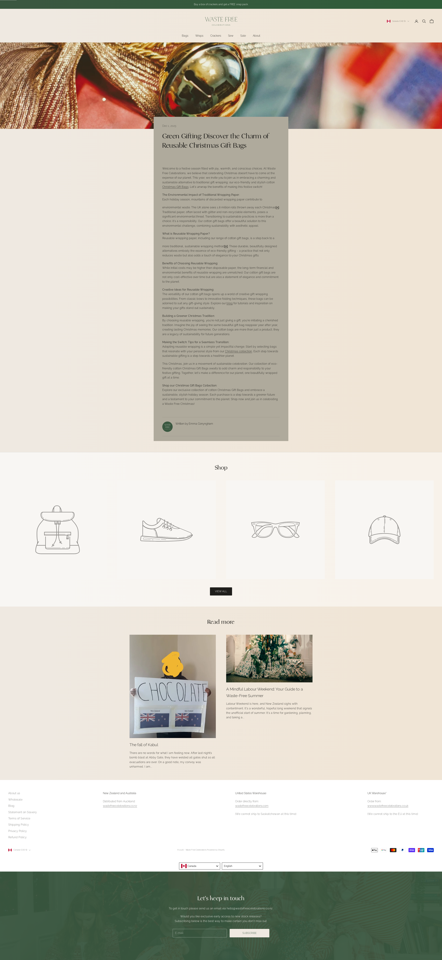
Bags (185, 35)
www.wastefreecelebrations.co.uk (387, 805)
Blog (11, 805)
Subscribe (249, 933)
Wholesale (15, 799)
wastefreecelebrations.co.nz (120, 805)
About (256, 35)
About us (14, 793)
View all (221, 591)
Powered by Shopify (216, 850)
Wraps (199, 35)
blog (230, 303)
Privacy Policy (17, 831)
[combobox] (199, 866)
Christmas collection (238, 351)
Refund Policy (17, 837)
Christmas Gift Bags (175, 186)
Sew (231, 35)
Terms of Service (19, 818)
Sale (243, 35)
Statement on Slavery (22, 812)
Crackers (215, 35)
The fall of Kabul (143, 744)
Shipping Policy (18, 824)
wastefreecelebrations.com (251, 805)
